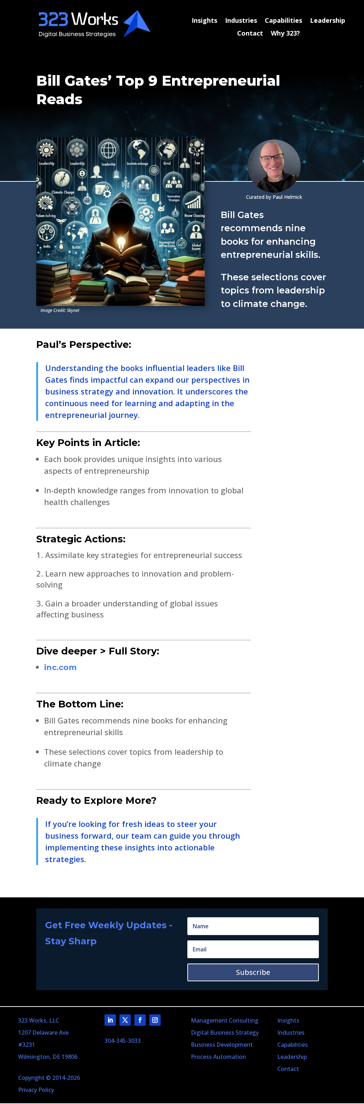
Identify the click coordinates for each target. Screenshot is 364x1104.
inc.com (60, 667)
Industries (241, 21)
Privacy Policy (36, 1090)
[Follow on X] (125, 1020)
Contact (250, 33)
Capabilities (283, 21)
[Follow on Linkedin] (110, 1020)
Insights (204, 21)
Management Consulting (224, 1020)
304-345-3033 (123, 1041)
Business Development (222, 1045)
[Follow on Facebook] (140, 1020)
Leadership (327, 21)
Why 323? (285, 33)
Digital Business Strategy (225, 1032)
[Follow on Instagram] (155, 1020)
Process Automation (218, 1057)
